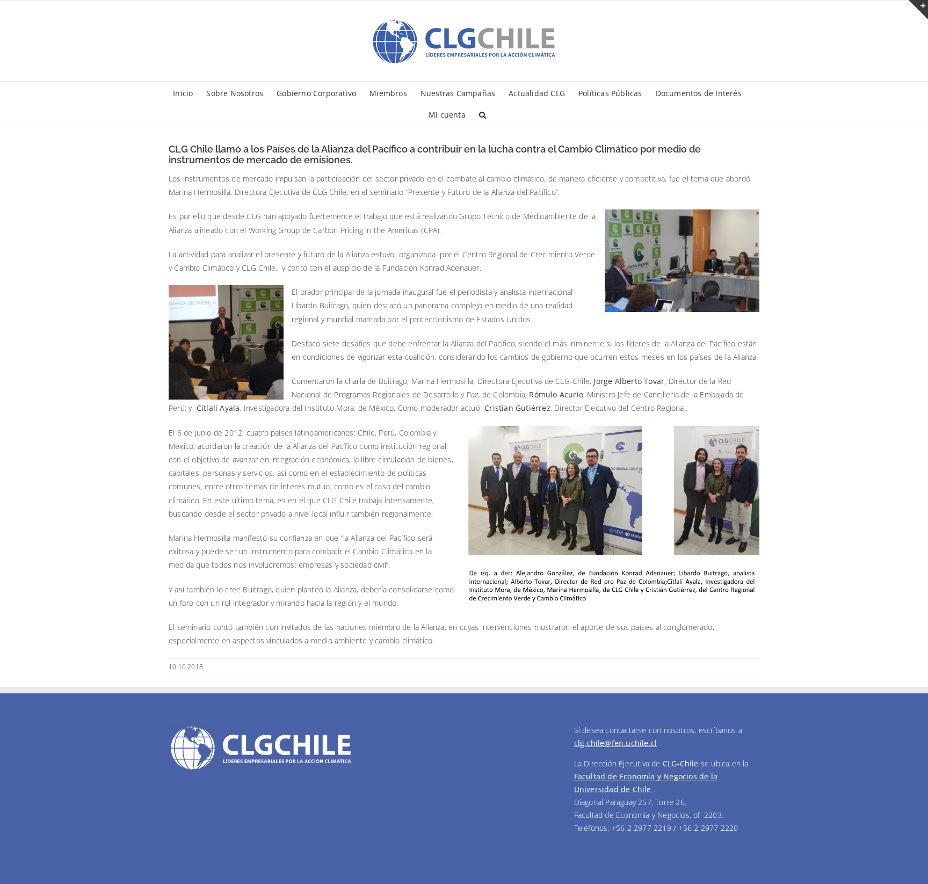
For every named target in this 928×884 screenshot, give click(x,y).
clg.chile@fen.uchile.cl (615, 743)
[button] (482, 114)
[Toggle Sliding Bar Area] (918, 9)
